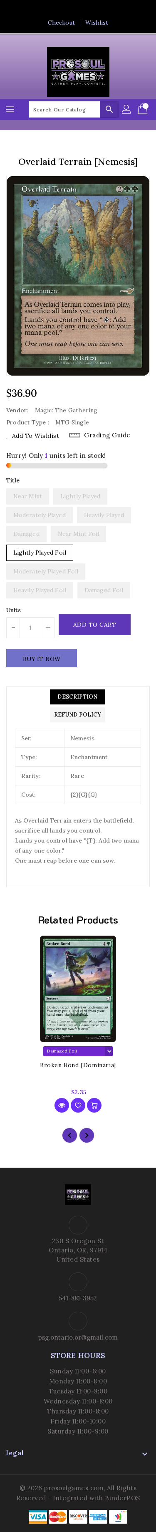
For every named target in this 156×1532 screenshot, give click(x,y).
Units (13, 610)
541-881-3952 (78, 1298)
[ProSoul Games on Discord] (102, 9)
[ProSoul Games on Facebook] (54, 9)
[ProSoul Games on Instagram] (86, 9)
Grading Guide (107, 435)
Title (13, 480)
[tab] (77, 696)
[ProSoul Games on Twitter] (70, 9)
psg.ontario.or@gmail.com (78, 1337)
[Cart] (143, 109)
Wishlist (97, 22)
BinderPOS (122, 1498)
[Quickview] (61, 1105)
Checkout (61, 22)
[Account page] (127, 109)
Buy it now (41, 659)
